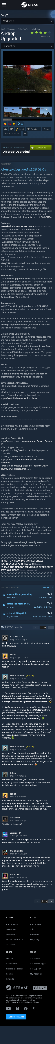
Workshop (11, 29)
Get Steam (35, 958)
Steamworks (11, 934)
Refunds (10, 979)
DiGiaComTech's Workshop (29, 29)
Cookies (9, 974)
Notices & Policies (14, 968)
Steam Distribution (14, 939)
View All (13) (48, 587)
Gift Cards (10, 944)
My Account (36, 974)
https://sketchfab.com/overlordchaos (19, 398)
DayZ (3, 29)
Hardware (34, 934)
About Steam (12, 924)
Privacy (9, 958)
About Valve (35, 924)
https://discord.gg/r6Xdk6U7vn (37, 217)
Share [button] (46, 129)
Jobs (32, 929)
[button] (13, 112)
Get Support (35, 968)
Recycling (34, 939)
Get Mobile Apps (16, 1016)
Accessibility (11, 963)
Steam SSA (11, 929)
